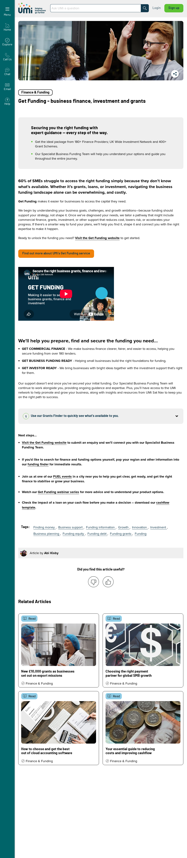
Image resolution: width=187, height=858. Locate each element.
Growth (123, 527)
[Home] (32, 8)
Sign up (173, 8)
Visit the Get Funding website (97, 238)
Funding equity (74, 533)
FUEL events (62, 476)
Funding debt (97, 533)
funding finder (38, 464)
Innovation (140, 527)
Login (156, 8)
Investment (158, 527)
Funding (140, 533)
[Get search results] (145, 8)
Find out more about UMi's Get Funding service (56, 253)
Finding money (44, 527)
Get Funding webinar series (58, 492)
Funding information (101, 527)
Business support (70, 527)
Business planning (46, 533)
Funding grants (121, 533)
